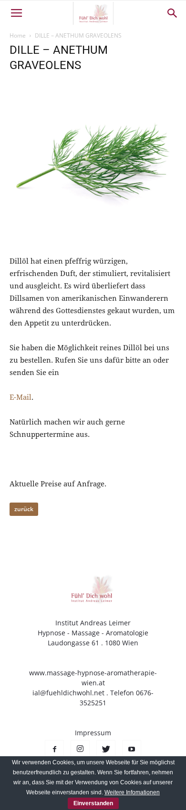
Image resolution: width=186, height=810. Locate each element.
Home (18, 35)
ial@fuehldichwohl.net (68, 692)
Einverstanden (93, 803)
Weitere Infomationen (132, 792)
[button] (172, 13)
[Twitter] (105, 749)
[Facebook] (54, 749)
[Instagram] (80, 749)
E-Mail (20, 397)
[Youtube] (131, 749)
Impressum (93, 732)
